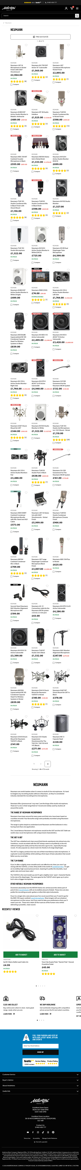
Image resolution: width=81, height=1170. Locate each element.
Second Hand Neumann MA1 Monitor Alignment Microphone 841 (19, 608)
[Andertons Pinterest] (53, 1132)
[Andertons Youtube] (28, 1132)
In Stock (14, 78)
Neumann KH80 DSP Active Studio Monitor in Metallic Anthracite (19, 114)
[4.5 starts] (17, 81)
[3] (47, 124)
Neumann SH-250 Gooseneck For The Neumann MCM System (61, 473)
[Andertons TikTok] (43, 1132)
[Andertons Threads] (48, 1132)
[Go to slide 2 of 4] (39, 1020)
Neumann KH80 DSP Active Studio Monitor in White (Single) (19, 292)
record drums (24, 890)
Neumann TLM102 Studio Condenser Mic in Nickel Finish (61, 114)
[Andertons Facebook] (33, 1132)
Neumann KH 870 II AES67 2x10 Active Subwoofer (39, 384)
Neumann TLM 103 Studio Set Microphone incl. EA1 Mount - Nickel (61, 428)
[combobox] (40, 15)
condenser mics (58, 867)
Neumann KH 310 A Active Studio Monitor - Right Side (19, 384)
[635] (19, 971)
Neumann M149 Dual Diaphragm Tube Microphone (60, 250)
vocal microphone (37, 898)
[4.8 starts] (17, 126)
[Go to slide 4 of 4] (44, 1020)
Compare (16, 84)
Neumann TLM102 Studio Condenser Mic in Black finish (40, 204)
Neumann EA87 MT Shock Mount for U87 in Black (61, 693)
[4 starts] (38, 300)
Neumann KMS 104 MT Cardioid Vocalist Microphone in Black (19, 159)
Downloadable (37, 297)
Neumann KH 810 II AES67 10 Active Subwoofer (59, 337)
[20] (68, 440)
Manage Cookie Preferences (49, 1138)
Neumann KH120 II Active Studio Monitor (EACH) (61, 159)
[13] (68, 126)
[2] (47, 77)
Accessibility (36, 1138)
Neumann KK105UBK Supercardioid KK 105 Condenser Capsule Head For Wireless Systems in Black (18, 339)
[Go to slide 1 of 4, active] (37, 1020)
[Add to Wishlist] (26, 45)
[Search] (77, 16)
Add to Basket (21, 954)
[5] (25, 126)
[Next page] (48, 764)
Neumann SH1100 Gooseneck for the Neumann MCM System (61, 384)
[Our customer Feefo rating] (40, 1062)
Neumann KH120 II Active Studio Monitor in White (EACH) (40, 250)
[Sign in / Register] (66, 8)
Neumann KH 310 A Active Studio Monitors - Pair (19, 473)
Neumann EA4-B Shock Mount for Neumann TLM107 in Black (19, 739)
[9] (25, 217)
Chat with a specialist (41, 1142)
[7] (47, 482)
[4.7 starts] (10, 971)
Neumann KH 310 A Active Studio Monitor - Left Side (61, 292)
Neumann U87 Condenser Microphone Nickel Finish (61, 68)
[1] (67, 79)
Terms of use (27, 1138)
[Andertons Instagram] (38, 1132)
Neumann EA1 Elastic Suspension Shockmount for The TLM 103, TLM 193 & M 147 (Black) (40, 741)
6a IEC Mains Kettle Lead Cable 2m (15, 962)
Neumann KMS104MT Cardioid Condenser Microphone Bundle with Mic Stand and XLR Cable (19, 517)
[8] (25, 81)
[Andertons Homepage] (9, 8)
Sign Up (40, 1052)
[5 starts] (38, 77)
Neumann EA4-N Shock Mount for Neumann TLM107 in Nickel (40, 693)
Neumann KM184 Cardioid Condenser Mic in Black (18, 562)
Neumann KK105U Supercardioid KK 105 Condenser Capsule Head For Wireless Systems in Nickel (18, 695)
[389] (58, 974)
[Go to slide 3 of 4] (41, 1020)
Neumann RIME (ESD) (39, 290)
